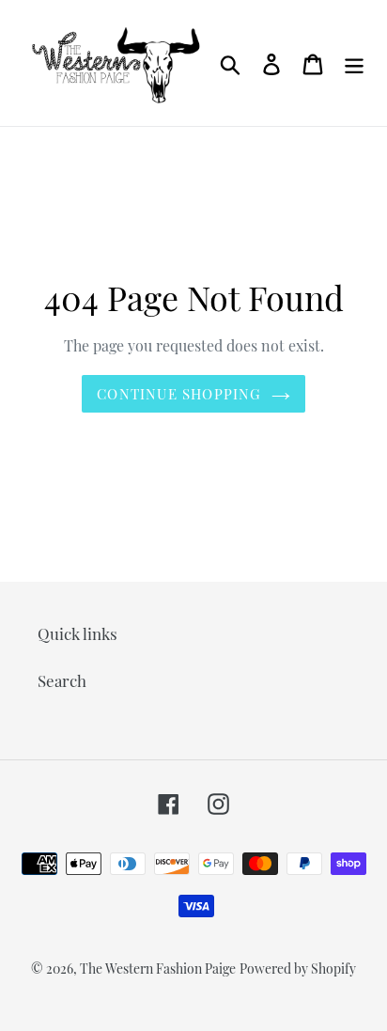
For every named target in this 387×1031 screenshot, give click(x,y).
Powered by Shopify (298, 968)
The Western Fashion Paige (158, 968)
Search (62, 680)
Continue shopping (179, 393)
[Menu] (354, 63)
